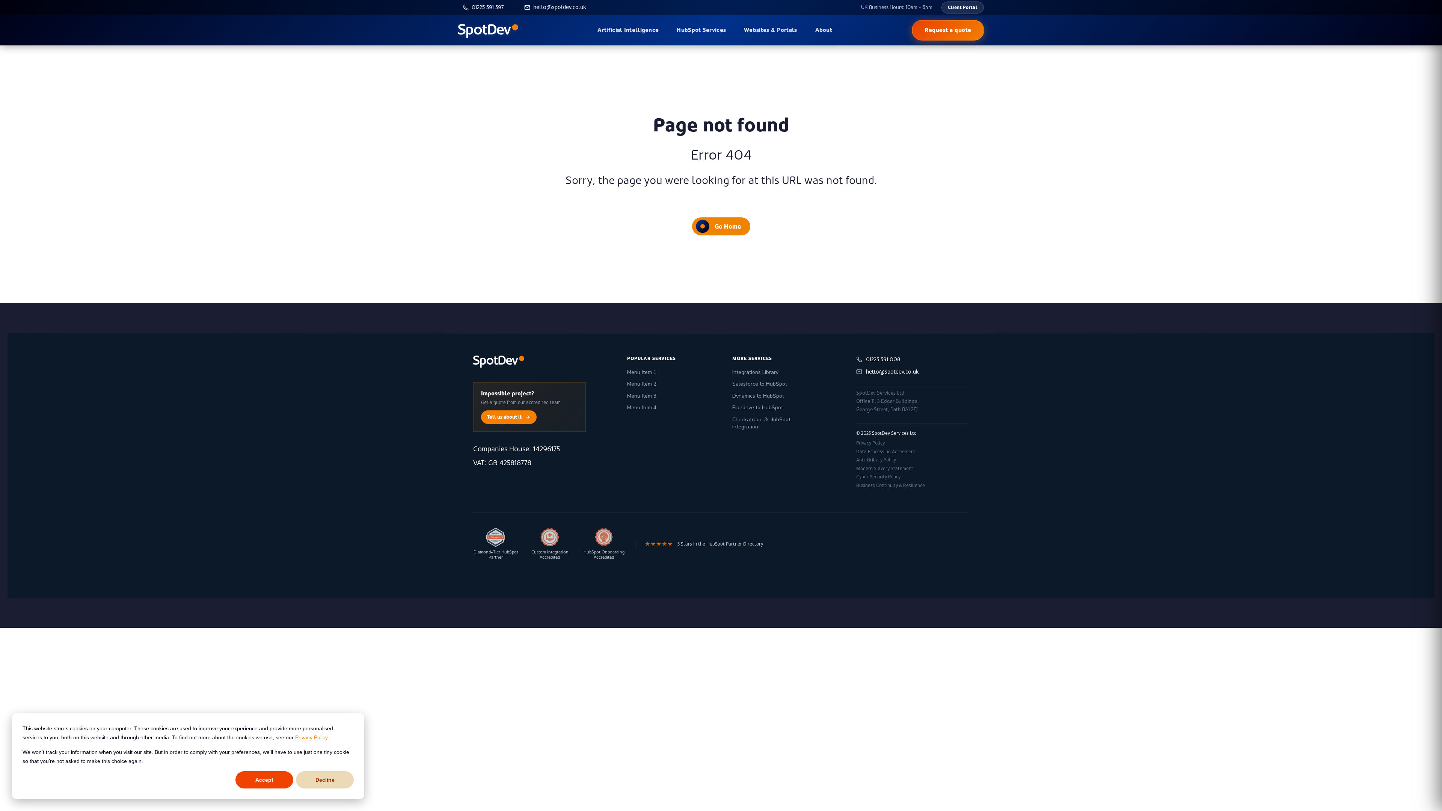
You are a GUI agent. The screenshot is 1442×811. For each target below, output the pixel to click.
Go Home (728, 226)
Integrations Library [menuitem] (755, 372)
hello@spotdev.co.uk (892, 372)
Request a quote (948, 29)
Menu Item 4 (641, 407)
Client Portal (962, 7)
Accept (264, 780)
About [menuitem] (824, 29)
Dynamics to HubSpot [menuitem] (758, 395)
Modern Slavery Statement (884, 468)
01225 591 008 (883, 359)
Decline (325, 780)
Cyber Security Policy (878, 476)
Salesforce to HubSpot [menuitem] (759, 383)
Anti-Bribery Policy (876, 460)
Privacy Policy (311, 737)
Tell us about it (504, 417)
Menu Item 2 (641, 383)
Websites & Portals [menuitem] (770, 29)
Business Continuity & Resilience (890, 485)
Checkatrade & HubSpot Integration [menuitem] (761, 423)
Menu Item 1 (641, 372)
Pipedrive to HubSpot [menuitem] (757, 407)
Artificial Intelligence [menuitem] (628, 29)
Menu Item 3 (641, 395)
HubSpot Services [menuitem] (701, 29)
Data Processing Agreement (886, 451)
